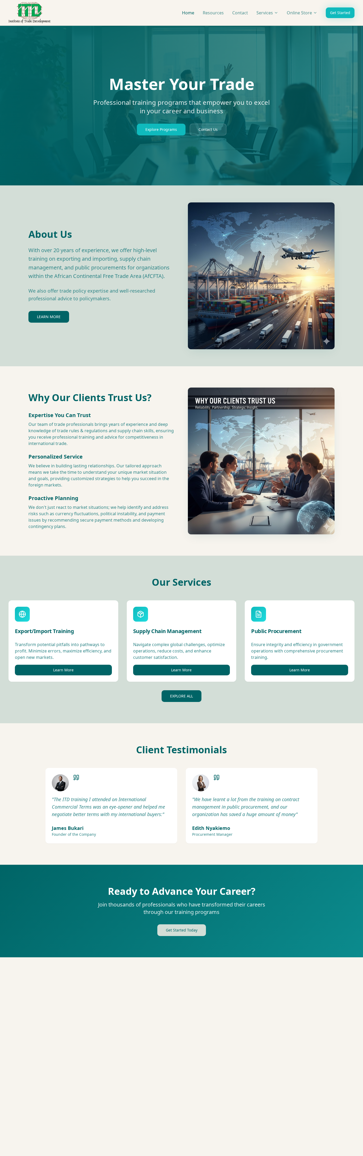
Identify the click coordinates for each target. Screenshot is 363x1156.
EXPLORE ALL (181, 695)
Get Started (340, 12)
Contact (240, 13)
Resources (213, 13)
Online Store (299, 13)
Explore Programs (161, 129)
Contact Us (208, 129)
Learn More (63, 669)
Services (264, 13)
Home (188, 13)
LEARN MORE (49, 316)
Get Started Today (181, 930)
